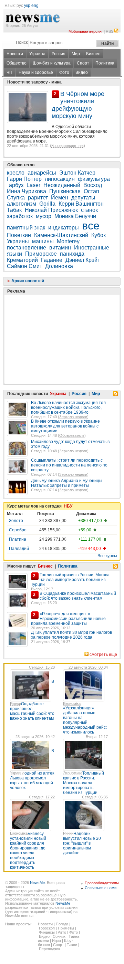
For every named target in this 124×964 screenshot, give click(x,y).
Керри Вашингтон (81, 204)
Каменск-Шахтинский (61, 235)
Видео (81, 72)
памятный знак (26, 227)
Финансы (47, 932)
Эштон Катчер (77, 173)
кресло (15, 173)
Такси (72, 945)
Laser (33, 185)
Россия (58, 53)
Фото (64, 72)
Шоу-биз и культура (52, 63)
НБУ (68, 506)
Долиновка (59, 266)
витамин (60, 247)
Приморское (41, 254)
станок (89, 210)
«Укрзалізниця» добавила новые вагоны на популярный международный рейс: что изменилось (85, 720)
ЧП (9, 72)
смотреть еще (103, 654)
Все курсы (107, 555)
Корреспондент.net (67, 146)
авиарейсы (42, 173)
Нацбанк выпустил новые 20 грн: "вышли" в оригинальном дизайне (82, 843)
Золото (16, 520)
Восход (92, 185)
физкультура (94, 179)
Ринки (68, 833)
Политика (104, 63)
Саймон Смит (24, 266)
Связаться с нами (100, 888)
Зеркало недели (73, 417)
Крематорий (22, 260)
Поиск (22, 42)
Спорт (83, 63)
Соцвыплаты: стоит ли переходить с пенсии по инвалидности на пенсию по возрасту (69, 465)
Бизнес (93, 53)
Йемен (59, 197)
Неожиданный (61, 185)
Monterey (68, 241)
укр (27, 5)
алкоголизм (21, 204)
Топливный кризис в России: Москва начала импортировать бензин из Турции (70, 579)
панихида (72, 254)
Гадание (51, 260)
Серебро (18, 530)
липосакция (60, 179)
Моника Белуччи (75, 216)
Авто (62, 932)
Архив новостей (27, 280)
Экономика (72, 773)
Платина (17, 539)
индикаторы (63, 227)
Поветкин (19, 235)
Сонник (59, 936)
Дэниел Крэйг (82, 260)
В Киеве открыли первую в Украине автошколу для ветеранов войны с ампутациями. (65, 426)
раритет (38, 197)
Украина (37, 53)
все (91, 225)
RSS (109, 31)
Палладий (19, 548)
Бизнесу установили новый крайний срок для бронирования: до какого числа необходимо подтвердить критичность (28, 850)
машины (43, 241)
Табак (14, 210)
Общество (17, 63)
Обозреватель (71, 435)
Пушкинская (65, 191)
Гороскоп (47, 928)
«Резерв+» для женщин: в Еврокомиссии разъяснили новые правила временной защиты (68, 618)
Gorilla (47, 204)
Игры (56, 940)
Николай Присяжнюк (51, 210)
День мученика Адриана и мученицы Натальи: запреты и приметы (66, 483)
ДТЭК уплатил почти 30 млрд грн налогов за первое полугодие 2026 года (71, 635)
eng (35, 5)
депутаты (83, 197)
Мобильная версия (85, 31)
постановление (26, 247)
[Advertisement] (58, 322)
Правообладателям (102, 883)
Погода (62, 924)
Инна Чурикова (26, 191)
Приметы (66, 928)
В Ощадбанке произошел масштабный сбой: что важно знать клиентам (78, 596)
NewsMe (37, 883)
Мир (76, 53)
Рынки (15, 703)
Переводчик (49, 949)
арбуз (16, 185)
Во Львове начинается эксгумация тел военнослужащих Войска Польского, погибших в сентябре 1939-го (68, 407)
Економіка (72, 703)
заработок (20, 216)
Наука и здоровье (36, 72)
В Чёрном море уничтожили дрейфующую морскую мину (78, 104)
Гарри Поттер (24, 179)
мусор (43, 216)
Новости (15, 53)
